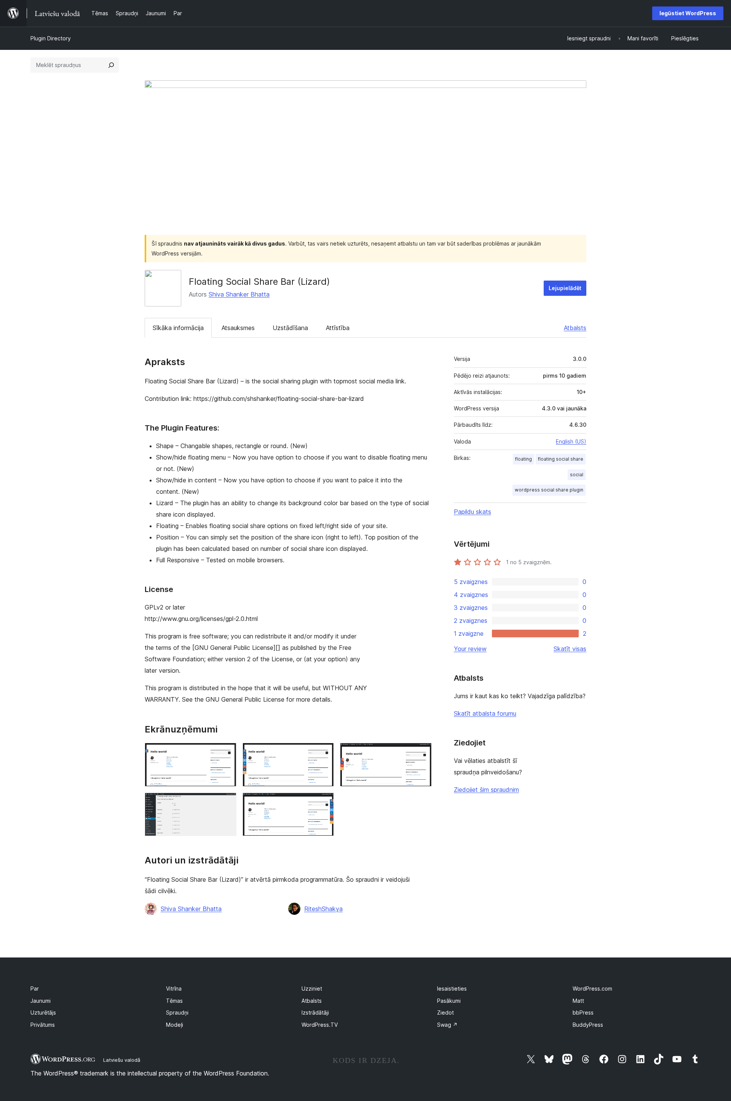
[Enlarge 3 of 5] (421, 753)
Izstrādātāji (315, 1012)
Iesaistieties (452, 988)
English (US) (571, 441)
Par (34, 988)
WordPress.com (592, 988)
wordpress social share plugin (549, 490)
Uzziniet (312, 988)
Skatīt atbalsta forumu (485, 713)
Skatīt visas (570, 649)
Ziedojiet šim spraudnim (486, 789)
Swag (447, 1024)
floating (523, 459)
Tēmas (174, 1000)
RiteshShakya (323, 909)
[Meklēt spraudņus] (111, 65)
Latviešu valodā (121, 1060)
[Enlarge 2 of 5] (323, 753)
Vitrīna (174, 988)
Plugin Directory (50, 38)
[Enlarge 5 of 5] (323, 803)
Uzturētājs (43, 1012)
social (576, 474)
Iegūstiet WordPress (687, 13)
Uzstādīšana (290, 328)
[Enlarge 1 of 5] (226, 753)
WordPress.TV (320, 1024)
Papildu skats (472, 511)
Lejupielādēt (565, 288)
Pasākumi (449, 1000)
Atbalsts (575, 328)
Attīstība (338, 328)
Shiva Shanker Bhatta (239, 294)
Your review (470, 649)
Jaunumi (40, 1000)
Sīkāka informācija (178, 328)
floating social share (560, 459)
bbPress (583, 1012)
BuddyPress (588, 1024)
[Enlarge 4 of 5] (226, 803)
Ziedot (445, 1012)
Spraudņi (177, 1012)
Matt (578, 1000)
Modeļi (174, 1024)
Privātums (42, 1024)
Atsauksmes (238, 328)
